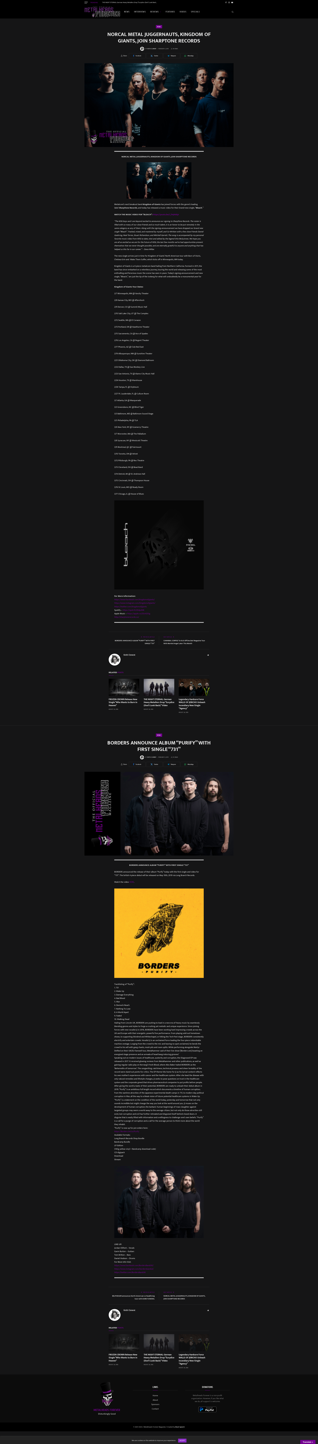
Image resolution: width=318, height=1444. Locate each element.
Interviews (140, 12)
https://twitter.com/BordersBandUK (130, 1272)
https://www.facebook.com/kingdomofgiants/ (134, 599)
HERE (131, 882)
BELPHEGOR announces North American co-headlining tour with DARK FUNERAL (133, 1297)
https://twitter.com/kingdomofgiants (130, 606)
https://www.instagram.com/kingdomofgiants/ (134, 603)
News (127, 12)
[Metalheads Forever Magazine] (102, 12)
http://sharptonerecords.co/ (126, 617)
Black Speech (180, 1426)
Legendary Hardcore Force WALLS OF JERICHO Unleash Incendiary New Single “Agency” (192, 704)
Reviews (154, 12)
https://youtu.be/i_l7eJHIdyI (166, 214)
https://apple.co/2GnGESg (138, 613)
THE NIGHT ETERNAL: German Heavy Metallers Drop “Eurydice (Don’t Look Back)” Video (130, 2)
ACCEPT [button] (182, 1440)
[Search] (232, 12)
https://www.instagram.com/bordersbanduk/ (134, 1269)
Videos (183, 12)
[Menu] (86, 2)
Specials (195, 12)
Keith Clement (151, 49)
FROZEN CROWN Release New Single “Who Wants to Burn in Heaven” (123, 702)
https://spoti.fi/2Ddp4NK (133, 610)
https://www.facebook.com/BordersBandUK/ (134, 1265)
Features (170, 12)
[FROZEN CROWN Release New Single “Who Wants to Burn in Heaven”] (124, 687)
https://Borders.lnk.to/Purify (126, 1131)
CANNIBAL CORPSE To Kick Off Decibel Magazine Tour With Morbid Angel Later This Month (184, 642)
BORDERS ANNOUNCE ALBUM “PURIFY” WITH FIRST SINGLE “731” (135, 642)
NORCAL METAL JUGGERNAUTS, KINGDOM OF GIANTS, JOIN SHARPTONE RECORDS (184, 1297)
